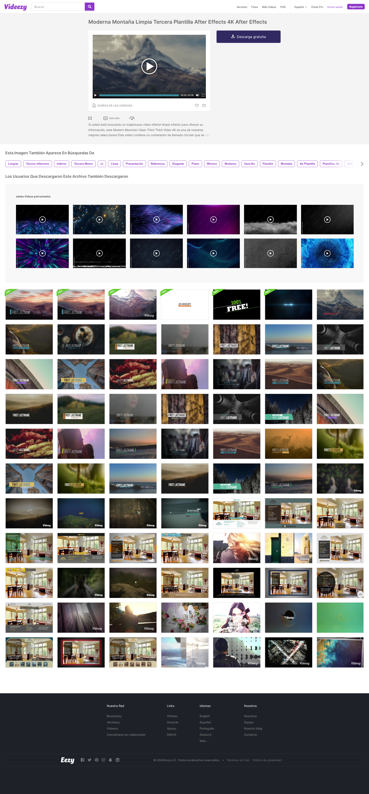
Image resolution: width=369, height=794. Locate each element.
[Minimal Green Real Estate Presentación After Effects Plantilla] (29, 548)
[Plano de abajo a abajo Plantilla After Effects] (340, 478)
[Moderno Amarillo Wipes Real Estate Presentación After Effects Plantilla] (29, 583)
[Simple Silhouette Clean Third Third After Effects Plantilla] (185, 339)
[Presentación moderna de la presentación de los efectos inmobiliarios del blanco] (340, 548)
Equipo (249, 722)
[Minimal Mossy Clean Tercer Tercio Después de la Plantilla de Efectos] (340, 443)
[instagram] (103, 760)
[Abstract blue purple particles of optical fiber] (156, 220)
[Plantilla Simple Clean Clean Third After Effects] (29, 304)
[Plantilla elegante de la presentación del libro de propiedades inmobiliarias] (81, 652)
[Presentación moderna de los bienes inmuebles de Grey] (81, 548)
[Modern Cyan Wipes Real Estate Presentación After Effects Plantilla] (185, 548)
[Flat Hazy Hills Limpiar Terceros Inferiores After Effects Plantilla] (185, 478)
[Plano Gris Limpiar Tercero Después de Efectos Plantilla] (29, 374)
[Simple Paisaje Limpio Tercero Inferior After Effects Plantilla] (29, 339)
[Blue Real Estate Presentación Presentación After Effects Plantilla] (29, 652)
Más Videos (269, 7)
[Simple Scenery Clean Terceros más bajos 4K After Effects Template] (29, 409)
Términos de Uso (238, 760)
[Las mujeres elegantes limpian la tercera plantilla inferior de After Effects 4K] (81, 443)
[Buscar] (89, 7)
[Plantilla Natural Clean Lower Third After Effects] (288, 443)
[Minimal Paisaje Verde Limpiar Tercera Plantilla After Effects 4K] (81, 478)
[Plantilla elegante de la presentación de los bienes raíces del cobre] (185, 583)
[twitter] (89, 760)
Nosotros (250, 716)
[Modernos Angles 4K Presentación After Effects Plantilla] (237, 548)
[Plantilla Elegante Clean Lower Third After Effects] (81, 374)
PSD (283, 7)
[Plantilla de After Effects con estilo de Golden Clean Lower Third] (133, 374)
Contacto (250, 734)
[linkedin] (117, 760)
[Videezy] (15, 7)
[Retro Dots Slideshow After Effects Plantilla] (237, 652)
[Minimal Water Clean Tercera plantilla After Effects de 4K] (133, 443)
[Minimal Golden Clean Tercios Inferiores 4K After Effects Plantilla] (29, 443)
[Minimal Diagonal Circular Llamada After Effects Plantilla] (81, 583)
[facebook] (82, 760)
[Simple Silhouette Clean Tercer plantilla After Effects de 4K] (133, 409)
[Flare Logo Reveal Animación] (288, 304)
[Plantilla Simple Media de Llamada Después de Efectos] (133, 513)
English (205, 716)
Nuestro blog (253, 728)
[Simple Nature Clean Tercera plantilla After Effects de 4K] (340, 374)
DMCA (171, 734)
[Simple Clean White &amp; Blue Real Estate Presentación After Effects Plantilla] (237, 513)
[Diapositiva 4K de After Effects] (288, 548)
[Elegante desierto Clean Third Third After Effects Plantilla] (237, 443)
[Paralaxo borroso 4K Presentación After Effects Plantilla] (133, 304)
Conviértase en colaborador (126, 734)
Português (207, 728)
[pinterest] (96, 760)
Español (205, 722)
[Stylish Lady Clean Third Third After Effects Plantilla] (185, 374)
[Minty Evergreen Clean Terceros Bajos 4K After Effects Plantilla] (288, 409)
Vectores (242, 7)
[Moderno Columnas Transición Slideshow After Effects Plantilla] (185, 652)
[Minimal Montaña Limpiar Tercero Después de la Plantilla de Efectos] (340, 304)
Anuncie (172, 722)
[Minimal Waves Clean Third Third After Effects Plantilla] (288, 478)
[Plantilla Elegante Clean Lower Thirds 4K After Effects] (29, 478)
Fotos (254, 7)
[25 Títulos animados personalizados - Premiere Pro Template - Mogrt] (185, 304)
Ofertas (172, 716)
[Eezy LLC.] (67, 760)
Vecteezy (113, 722)
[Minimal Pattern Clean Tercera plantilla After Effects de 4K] (185, 409)
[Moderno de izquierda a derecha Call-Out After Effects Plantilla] (185, 513)
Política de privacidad (267, 760)
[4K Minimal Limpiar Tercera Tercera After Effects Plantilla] (237, 374)
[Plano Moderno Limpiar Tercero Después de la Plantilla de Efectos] (185, 443)
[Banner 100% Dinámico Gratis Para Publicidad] (237, 304)
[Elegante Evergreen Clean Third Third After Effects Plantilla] (237, 478)
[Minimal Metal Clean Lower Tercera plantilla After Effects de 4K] (237, 409)
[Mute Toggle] (197, 95)
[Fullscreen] (203, 95)
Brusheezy (114, 716)
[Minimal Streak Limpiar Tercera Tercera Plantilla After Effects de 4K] (133, 478)
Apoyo (171, 728)
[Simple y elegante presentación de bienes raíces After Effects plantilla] (340, 513)
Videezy (112, 728)
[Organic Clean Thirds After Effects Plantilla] (81, 339)
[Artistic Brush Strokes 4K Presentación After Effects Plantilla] (237, 617)
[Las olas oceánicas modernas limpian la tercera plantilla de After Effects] (288, 339)
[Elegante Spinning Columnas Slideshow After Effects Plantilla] (81, 617)
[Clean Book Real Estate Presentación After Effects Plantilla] (288, 583)
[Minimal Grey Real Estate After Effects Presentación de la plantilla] (29, 617)
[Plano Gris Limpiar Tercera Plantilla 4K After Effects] (340, 409)
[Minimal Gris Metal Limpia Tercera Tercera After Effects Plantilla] (340, 339)
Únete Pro (317, 7)
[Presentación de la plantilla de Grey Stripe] (133, 548)
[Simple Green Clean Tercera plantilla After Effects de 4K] (81, 409)
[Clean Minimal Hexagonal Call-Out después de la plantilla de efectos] (133, 583)
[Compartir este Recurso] (204, 105)
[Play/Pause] (95, 95)
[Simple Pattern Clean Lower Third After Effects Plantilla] (237, 339)
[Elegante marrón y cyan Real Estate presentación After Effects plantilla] (288, 513)
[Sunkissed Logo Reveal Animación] (340, 617)
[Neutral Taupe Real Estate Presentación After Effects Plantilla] (133, 652)
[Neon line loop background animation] (42, 254)
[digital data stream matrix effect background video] (42, 220)
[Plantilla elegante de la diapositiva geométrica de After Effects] (288, 652)
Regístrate (356, 6)
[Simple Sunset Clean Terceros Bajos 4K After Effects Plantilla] (81, 304)
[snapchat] (110, 760)
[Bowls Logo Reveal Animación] (288, 617)
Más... (204, 741)
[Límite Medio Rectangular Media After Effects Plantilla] (29, 513)
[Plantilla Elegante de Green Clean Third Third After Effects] (133, 339)
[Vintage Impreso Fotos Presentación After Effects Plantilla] (340, 652)
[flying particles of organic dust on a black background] (327, 220)
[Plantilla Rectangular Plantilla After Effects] (81, 513)
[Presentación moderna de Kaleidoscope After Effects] (133, 617)
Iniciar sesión (335, 7)
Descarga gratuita (251, 37)
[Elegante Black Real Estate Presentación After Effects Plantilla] (237, 583)
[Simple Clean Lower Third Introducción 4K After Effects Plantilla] (288, 374)
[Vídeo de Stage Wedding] (185, 617)
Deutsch (205, 734)
